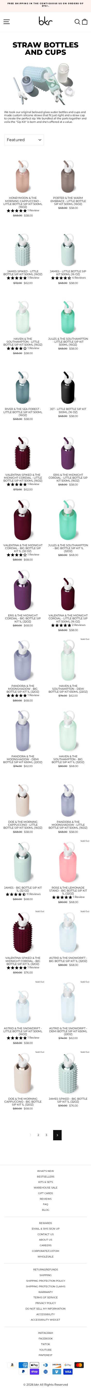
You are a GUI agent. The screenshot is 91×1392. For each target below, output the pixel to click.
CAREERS (45, 1245)
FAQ (45, 1204)
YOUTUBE (45, 1349)
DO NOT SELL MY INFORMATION (45, 1308)
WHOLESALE (46, 1256)
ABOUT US (45, 1239)
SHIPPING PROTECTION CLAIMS (45, 1286)
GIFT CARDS (45, 1193)
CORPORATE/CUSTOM (45, 1251)
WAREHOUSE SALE (46, 1187)
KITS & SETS (45, 1182)
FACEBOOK (46, 1338)
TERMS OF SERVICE (45, 1297)
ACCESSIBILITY (45, 1314)
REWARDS (45, 1223)
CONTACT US (46, 1234)
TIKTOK (45, 1344)
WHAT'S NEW (45, 1171)
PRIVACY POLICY (45, 1303)
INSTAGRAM (45, 1333)
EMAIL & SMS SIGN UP (45, 1228)
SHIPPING (46, 1275)
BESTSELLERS (45, 1176)
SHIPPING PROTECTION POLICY (45, 1280)
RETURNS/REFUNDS (45, 1269)
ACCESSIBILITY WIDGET (45, 1319)
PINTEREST (45, 1355)
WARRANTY (45, 1292)
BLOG (45, 1209)
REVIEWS (45, 1198)
